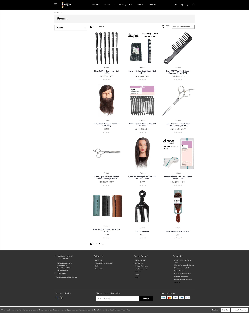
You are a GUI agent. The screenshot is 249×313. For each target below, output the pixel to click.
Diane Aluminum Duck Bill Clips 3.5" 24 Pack (142, 125)
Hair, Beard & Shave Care (182, 274)
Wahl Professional (141, 269)
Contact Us (153, 5)
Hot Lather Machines (181, 277)
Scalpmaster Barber (141, 266)
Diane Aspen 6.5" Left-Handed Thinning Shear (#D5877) (106, 178)
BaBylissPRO (139, 263)
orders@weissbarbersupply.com (66, 277)
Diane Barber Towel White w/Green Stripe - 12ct (178, 178)
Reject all (225, 310)
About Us (107, 5)
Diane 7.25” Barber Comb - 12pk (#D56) (106, 72)
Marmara (138, 272)
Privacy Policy (125, 310)
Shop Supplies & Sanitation (183, 279)
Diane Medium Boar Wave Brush (178, 231)
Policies (140, 5)
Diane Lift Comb (142, 231)
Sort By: (176, 27)
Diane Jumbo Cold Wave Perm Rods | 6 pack (107, 230)
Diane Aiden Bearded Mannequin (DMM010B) (106, 125)
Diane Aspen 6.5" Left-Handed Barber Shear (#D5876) (178, 125)
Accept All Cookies (239, 310)
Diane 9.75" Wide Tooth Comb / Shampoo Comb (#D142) (178, 72)
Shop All (95, 5)
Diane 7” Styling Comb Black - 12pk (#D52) (142, 72)
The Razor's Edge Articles (124, 5)
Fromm (137, 275)
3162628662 (61, 273)
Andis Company (140, 260)
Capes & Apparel (179, 271)
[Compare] (182, 6)
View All (137, 278)
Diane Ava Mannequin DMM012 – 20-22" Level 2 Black (142, 178)
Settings (215, 310)
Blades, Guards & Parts (182, 268)
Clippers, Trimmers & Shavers (184, 265)
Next (100, 27)
